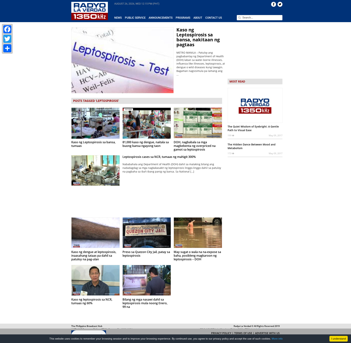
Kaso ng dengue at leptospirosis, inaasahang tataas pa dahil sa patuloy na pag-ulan (93, 255)
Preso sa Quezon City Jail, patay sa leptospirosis (146, 254)
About (197, 17)
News (118, 17)
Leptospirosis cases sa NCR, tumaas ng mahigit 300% (159, 157)
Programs (183, 17)
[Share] (7, 48)
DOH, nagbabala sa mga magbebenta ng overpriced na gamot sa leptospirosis (195, 145)
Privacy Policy (221, 333)
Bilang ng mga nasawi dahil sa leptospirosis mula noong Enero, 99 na (144, 303)
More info (277, 338)
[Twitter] (7, 39)
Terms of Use (243, 333)
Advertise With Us (267, 333)
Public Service (135, 17)
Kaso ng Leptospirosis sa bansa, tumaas (93, 144)
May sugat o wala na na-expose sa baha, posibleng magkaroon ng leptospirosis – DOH (197, 255)
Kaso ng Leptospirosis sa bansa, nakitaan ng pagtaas (198, 37)
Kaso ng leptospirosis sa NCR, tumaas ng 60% (91, 301)
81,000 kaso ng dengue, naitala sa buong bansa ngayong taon (145, 144)
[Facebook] (7, 29)
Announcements (161, 17)
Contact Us (213, 17)
